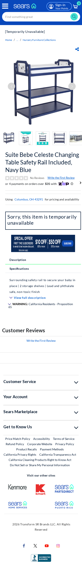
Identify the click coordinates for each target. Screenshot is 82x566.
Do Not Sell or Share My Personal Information (40, 465)
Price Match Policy (17, 439)
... (17, 39)
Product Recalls (26, 449)
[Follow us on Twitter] (35, 545)
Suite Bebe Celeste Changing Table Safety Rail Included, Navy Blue (42, 162)
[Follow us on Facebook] (24, 545)
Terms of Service (63, 439)
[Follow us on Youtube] (46, 545)
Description (17, 260)
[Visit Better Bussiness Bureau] (41, 557)
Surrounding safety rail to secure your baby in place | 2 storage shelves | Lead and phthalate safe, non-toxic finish (42, 286)
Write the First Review (61, 177)
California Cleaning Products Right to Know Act (40, 460)
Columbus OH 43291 (29, 199)
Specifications (19, 268)
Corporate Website (40, 444)
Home (8, 39)
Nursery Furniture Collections (39, 39)
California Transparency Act (57, 454)
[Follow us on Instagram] (58, 545)
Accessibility (41, 439)
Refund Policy (15, 444)
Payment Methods (52, 449)
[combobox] (41, 16)
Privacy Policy (64, 444)
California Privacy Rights (20, 454)
